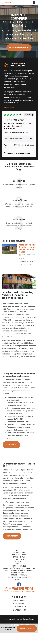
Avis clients (19, 559)
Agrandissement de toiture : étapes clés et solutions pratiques (27, 248)
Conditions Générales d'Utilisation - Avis (19, 568)
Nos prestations (19, 552)
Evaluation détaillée (13, 139)
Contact (19, 564)
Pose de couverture (19, 575)
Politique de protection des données (19, 570)
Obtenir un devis (27, 628)
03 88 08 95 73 (20, 607)
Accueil (19, 550)
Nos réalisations (19, 555)
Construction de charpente (19, 577)
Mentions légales (19, 566)
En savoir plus (9, 107)
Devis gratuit (11, 445)
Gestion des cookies (19, 573)
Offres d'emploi (19, 557)
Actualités (19, 561)
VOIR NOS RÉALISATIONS (19, 48)
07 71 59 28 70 (20, 610)
